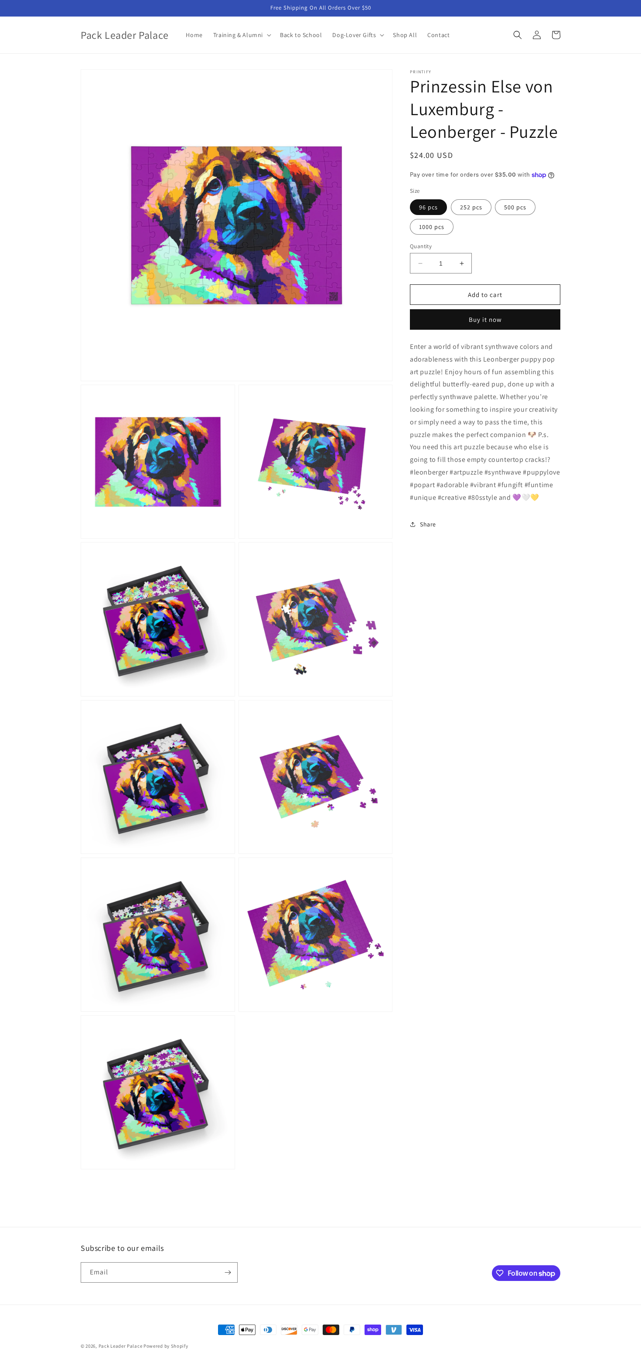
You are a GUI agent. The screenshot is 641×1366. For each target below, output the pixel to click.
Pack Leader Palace (121, 1346)
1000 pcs (431, 227)
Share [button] (428, 524)
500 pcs (515, 207)
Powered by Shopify (165, 1346)
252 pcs (471, 207)
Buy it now (485, 319)
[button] (241, 35)
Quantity (421, 246)
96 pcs (428, 207)
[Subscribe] (227, 1272)
